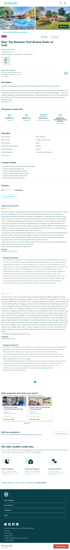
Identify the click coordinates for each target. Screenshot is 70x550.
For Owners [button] (9, 500)
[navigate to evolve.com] (6, 494)
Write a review (9, 196)
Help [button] (6, 515)
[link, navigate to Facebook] (5, 524)
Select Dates (61, 546)
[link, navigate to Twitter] (13, 524)
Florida (21, 483)
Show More (5, 102)
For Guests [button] (8, 505)
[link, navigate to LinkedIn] (17, 524)
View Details (5, 547)
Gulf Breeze (30, 483)
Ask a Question (60, 433)
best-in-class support (56, 473)
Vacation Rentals (7, 483)
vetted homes (5, 474)
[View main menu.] (65, 3)
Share (56, 37)
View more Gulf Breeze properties (15, 32)
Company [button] (7, 510)
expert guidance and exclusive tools (33, 473)
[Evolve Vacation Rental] (10, 3)
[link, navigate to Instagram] (9, 524)
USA (16, 483)
